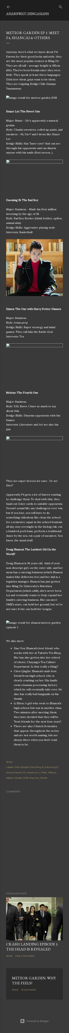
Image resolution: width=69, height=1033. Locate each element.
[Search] (60, 6)
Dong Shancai (14, 772)
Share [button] (9, 761)
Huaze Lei (32, 772)
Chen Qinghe (21, 767)
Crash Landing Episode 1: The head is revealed (32, 947)
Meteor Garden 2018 (17, 777)
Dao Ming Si (37, 767)
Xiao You (34, 777)
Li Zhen (43, 772)
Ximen (44, 777)
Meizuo (52, 772)
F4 (24, 772)
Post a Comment (24, 955)
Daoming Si (51, 767)
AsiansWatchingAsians (27, 14)
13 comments (28, 989)
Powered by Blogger (37, 1021)
